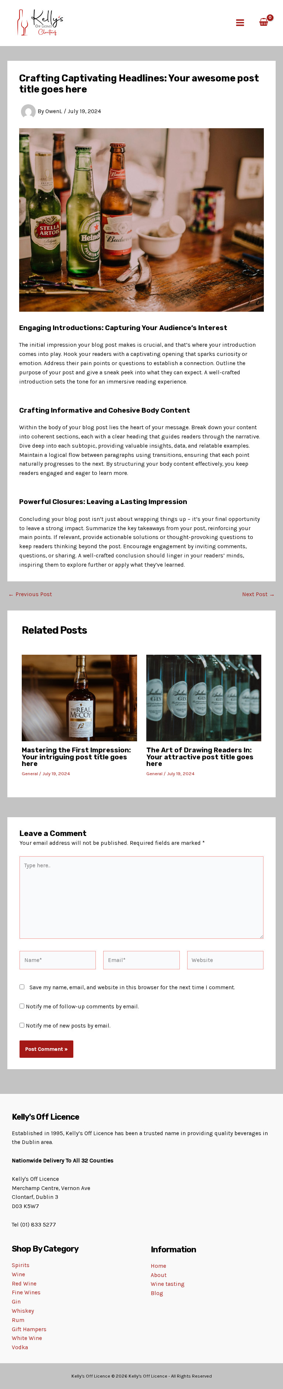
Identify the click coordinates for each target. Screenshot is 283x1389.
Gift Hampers (29, 1329)
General (30, 773)
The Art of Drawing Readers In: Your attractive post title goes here (200, 756)
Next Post (258, 595)
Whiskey (23, 1311)
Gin (16, 1301)
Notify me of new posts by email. (68, 1025)
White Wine (27, 1338)
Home (158, 1266)
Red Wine (24, 1283)
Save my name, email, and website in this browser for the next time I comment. (132, 987)
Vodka (20, 1347)
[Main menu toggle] (240, 23)
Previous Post (30, 595)
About (159, 1275)
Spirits (20, 1265)
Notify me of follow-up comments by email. (82, 1006)
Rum (18, 1320)
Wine (18, 1274)
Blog (157, 1293)
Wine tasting (168, 1284)
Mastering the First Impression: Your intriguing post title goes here (76, 756)
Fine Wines (26, 1292)
